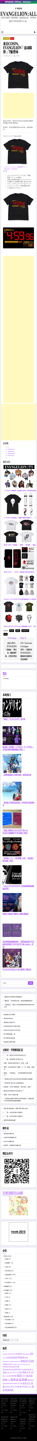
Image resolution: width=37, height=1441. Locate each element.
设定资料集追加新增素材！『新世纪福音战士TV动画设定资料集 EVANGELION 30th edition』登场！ (16, 2)
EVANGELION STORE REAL (12, 1026)
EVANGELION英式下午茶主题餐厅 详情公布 (17, 969)
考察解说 (7, 1286)
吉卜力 (15, 1372)
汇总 (6, 1297)
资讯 (12, 38)
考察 (15, 1383)
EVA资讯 (8, 1282)
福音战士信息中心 (9, 1022)
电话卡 (7, 1309)
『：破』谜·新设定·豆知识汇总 (13, 1059)
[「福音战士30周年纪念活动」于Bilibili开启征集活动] (12, 800)
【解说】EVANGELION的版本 (13, 997)
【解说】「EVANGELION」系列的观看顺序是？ (18, 1001)
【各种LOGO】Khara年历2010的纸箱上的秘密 (18, 1079)
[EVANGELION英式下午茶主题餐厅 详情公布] (12, 967)
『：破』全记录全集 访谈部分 (13, 1116)
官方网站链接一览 (9, 1034)
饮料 (6, 1293)
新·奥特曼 (13, 1376)
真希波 (14, 1379)
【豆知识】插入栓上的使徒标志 (14, 1083)
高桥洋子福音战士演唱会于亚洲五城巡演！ (16, 914)
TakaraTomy (7, 1364)
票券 (6, 1305)
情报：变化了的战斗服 (11, 1095)
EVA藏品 (6, 1290)
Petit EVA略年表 (9, 1141)
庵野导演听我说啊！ (10, 1120)
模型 (19, 1375)
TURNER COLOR (16, 1364)
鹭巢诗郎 (9, 1390)
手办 (6, 1278)
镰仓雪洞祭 (24, 1387)
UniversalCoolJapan (25, 1364)
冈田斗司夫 (9, 1372)
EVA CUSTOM (15, 1030)
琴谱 (9, 1380)
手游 (7, 1376)
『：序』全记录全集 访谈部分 (13, 1112)
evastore (25, 630)
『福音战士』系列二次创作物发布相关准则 (17, 1005)
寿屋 (24, 1372)
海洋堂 (29, 1375)
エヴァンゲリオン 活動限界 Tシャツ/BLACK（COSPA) (15, 168)
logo (26, 1357)
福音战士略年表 (9, 1133)
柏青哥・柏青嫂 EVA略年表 (12, 1145)
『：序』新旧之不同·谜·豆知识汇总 (15, 1055)
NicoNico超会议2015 (15, 1361)
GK (31, 1353)
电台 (5, 673)
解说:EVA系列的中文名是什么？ (14, 1091)
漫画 (5, 1379)
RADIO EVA (7, 1030)
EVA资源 (8, 1323)
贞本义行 (26, 1383)
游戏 (6, 1259)
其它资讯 (8, 1271)
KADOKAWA (12, 1357)
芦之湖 (19, 1383)
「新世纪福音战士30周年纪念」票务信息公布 (17, 774)
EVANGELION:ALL (18, 14)
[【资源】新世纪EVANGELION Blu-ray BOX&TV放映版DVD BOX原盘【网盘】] (12, 828)
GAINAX (18, 1354)
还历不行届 (15, 1387)
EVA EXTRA (11, 1354)
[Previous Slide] (31, 2)
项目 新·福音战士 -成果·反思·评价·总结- (16, 1108)
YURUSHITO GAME (13, 1193)
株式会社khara (8, 1018)
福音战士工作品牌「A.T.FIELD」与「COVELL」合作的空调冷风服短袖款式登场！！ (18, 748)
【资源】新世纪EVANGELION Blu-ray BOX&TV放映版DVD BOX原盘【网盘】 (15, 831)
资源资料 (7, 1316)
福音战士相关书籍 (9, 1042)
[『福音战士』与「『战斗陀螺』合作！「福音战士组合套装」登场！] (12, 856)
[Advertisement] (18, 105)
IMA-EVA (5, 1357)
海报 (6, 1313)
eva (5, 634)
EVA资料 (8, 1320)
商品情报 (6, 38)
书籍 (6, 1301)
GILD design (26, 1354)
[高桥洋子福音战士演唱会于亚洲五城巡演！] (12, 911)
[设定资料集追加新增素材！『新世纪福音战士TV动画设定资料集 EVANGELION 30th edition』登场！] (12, 939)
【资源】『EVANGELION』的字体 (14, 719)
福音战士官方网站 (9, 1014)
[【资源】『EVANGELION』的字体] (12, 717)
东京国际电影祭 (26, 1369)
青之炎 (29, 1386)
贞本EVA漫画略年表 (10, 1137)
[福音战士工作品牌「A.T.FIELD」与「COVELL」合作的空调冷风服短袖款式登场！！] (12, 744)
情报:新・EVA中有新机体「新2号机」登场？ (18, 1087)
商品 (17, 630)
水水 (24, 1376)
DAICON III (5, 1354)
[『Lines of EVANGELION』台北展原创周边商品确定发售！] (12, 883)
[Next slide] (34, 2)
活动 (6, 1267)
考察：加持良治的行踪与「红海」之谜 (16, 1063)
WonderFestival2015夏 (11, 1367)
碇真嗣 (23, 1379)
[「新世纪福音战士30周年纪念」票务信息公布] (12, 772)
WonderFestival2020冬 (12, 1369)
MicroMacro (6, 1361)
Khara (21, 1357)
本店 (5, 171)
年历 (28, 1372)
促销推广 (8, 1263)
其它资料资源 (9, 1327)
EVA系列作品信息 (9, 1038)
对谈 (20, 1372)
